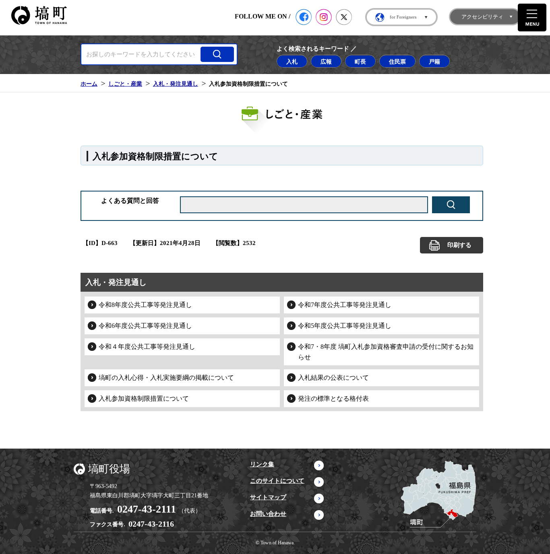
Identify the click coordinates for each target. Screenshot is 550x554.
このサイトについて (277, 481)
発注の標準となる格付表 (333, 398)
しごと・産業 (125, 83)
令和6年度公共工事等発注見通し (145, 325)
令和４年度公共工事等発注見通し (147, 346)
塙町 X (344, 17)
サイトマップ (268, 497)
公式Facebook (304, 17)
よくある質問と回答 (130, 200)
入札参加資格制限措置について (144, 398)
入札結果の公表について (333, 377)
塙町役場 (109, 469)
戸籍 (434, 61)
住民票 (397, 61)
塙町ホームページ (39, 15)
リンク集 (262, 464)
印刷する (459, 245)
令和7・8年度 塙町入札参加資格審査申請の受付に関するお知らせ (385, 351)
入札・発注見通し (175, 83)
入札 (292, 61)
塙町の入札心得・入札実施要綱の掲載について (166, 377)
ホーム (89, 83)
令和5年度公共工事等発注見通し (344, 325)
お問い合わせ (268, 514)
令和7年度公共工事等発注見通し (344, 304)
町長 (360, 61)
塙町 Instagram (324, 17)
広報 (326, 61)
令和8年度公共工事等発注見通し (145, 304)
